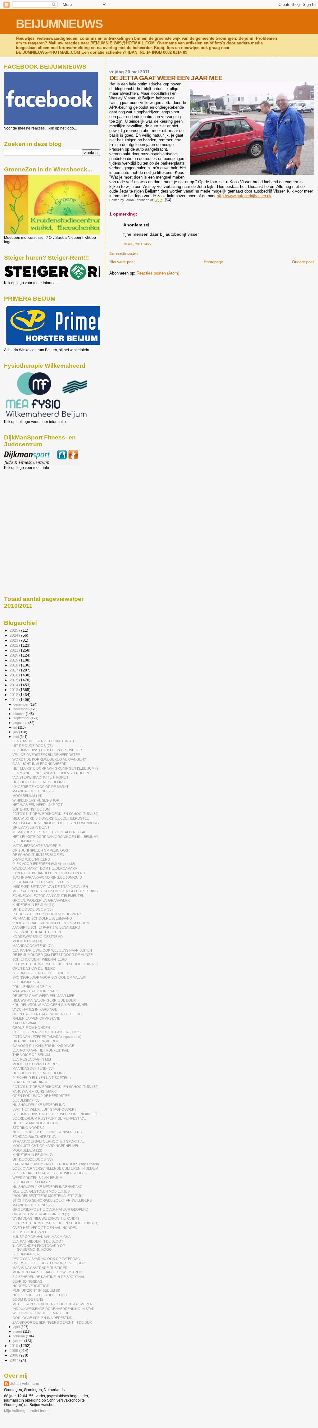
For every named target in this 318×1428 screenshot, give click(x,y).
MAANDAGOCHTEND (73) (33, 1068)
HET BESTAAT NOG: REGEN (35, 1123)
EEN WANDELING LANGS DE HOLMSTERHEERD (51, 773)
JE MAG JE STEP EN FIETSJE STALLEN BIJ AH (49, 832)
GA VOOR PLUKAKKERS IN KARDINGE (43, 1046)
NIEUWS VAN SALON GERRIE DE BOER (44, 1000)
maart (18, 1331)
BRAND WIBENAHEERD (31, 859)
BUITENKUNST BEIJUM (31, 809)
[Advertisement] (32, 503)
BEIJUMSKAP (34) (26, 982)
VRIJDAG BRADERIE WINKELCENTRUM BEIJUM (50, 923)
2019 (14, 660)
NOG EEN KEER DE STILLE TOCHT (40, 1295)
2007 (14, 1360)
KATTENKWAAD (25, 1023)
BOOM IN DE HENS (27, 1299)
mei (16, 737)
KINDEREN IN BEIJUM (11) (33, 905)
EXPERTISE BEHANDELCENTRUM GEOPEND (48, 873)
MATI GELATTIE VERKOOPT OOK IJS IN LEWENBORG (55, 823)
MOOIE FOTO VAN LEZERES (35, 1064)
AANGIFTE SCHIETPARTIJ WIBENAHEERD (46, 927)
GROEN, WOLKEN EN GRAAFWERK (41, 900)
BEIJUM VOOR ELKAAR (31, 1182)
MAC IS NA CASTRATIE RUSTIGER (39, 1268)
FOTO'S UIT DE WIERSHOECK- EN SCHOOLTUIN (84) (55, 814)
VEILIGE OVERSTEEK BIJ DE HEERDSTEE (46, 755)
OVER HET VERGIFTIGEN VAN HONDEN (44, 1228)
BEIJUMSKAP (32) (26, 1254)
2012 (14, 695)
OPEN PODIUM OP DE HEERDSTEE (41, 1096)
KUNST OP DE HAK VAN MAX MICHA (41, 1237)
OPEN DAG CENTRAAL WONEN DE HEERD (47, 1014)
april (16, 1327)
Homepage (213, 262)
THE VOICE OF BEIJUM (31, 1055)
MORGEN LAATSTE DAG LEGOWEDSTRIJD (47, 1272)
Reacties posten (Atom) (158, 273)
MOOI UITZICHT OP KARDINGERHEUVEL (45, 1146)
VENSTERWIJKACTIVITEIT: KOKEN (40, 777)
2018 (14, 665)
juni (16, 732)
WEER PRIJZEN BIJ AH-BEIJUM (37, 1178)
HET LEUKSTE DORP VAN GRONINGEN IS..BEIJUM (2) (56, 768)
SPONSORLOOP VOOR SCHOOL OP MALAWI (49, 977)
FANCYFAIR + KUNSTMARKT (35, 1091)
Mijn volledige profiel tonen (27, 1411)
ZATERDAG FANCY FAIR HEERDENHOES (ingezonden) (55, 1164)
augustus (20, 723)
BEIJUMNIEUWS (59, 23)
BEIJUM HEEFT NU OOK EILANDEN (40, 973)
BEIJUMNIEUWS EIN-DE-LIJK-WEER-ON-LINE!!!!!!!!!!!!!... (56, 1114)
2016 (14, 675)
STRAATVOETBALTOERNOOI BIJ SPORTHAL (48, 1141)
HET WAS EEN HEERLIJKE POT (37, 805)
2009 (14, 1350)
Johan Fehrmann (24, 1383)
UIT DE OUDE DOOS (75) (32, 909)
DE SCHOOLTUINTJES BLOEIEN (38, 855)
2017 (14, 670)
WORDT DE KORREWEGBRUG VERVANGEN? (49, 759)
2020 (14, 655)
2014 (14, 685)
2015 (14, 680)
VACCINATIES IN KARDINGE (34, 1009)
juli (15, 727)
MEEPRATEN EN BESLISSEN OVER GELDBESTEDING (55, 891)
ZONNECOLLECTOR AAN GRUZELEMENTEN (48, 896)
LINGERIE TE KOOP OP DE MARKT (40, 787)
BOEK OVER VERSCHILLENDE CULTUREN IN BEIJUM (55, 1168)
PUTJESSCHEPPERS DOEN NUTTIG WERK (47, 914)
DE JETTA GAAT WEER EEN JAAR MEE (165, 77)
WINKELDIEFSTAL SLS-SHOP (35, 800)
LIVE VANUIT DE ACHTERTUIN (36, 932)
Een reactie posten (123, 253)
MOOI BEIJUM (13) (27, 941)
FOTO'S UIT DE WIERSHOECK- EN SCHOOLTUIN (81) (55, 1223)
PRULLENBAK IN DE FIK (31, 987)
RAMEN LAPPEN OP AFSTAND (36, 1018)
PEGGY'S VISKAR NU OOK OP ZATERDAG (46, 1259)
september (21, 718)
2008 (14, 1355)
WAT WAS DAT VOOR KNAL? (35, 991)
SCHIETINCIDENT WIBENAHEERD (39, 959)
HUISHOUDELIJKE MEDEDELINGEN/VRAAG (47, 1187)
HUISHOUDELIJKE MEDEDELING (38, 782)
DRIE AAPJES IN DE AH (30, 827)
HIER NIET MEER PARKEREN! (36, 1041)
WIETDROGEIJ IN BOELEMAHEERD (41, 1313)
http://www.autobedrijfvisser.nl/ (244, 195)
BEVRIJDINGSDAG (27, 1281)
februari (19, 1336)
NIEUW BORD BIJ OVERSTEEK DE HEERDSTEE (50, 818)
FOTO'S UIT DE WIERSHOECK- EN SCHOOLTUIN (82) (55, 1087)
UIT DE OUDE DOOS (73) (32, 1159)
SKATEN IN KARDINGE (30, 1082)
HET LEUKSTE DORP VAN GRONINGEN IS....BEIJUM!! (55, 837)
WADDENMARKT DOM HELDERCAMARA (44, 868)
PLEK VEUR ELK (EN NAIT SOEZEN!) (41, 1078)
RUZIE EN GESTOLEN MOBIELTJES (41, 1191)
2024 (14, 635)
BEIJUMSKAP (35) (26, 841)
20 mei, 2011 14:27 (137, 244)
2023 (14, 640)
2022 (14, 645)
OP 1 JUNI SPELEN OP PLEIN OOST (41, 850)
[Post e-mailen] (166, 200)
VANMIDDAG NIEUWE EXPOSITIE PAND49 (45, 1218)
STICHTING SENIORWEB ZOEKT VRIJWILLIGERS (52, 1200)
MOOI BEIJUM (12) (27, 1150)
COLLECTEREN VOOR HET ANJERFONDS (46, 1032)
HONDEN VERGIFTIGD (30, 1286)
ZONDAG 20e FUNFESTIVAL (34, 1137)
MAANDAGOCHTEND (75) (33, 791)
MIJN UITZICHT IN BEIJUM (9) (36, 1290)
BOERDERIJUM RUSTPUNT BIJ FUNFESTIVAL (49, 1118)
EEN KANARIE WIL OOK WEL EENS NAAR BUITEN (52, 950)
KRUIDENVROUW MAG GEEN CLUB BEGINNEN (50, 1005)
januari (18, 1341)
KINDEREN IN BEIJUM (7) (32, 1155)
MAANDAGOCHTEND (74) (33, 946)
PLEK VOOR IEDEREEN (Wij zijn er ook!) (43, 864)
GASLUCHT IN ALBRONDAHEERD (39, 764)
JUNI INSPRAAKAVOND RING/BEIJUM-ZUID (47, 877)
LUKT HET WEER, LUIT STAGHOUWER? (44, 1109)
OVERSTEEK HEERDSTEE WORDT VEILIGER (48, 1263)
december (21, 704)
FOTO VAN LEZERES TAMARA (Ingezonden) (46, 1037)
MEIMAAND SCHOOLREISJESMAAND (42, 918)
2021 (14, 650)
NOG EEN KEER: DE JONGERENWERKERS (47, 1132)
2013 (14, 690)
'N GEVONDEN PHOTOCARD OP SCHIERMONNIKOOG (38, 1247)
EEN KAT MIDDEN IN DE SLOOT (37, 1241)
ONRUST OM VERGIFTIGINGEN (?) (40, 1214)
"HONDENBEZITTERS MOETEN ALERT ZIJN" (48, 1196)
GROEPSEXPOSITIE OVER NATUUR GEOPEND (50, 1209)
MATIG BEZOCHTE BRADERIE (36, 846)
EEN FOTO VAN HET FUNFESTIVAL (40, 1050)
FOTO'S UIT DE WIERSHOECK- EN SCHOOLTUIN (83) (55, 964)
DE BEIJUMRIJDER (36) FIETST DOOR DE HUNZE (52, 955)
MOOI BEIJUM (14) (27, 796)
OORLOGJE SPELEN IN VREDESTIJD (42, 1318)
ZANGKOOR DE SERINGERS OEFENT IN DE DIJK (52, 1322)
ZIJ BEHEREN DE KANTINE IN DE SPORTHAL (48, 1277)
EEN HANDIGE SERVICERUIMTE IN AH (43, 741)
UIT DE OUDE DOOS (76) (32, 746)
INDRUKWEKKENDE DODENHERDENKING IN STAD (53, 1309)
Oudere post (303, 262)
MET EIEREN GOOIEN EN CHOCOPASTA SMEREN (52, 1304)
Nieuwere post (122, 262)
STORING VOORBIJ (28, 1128)
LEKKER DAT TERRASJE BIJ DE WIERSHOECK (49, 1173)
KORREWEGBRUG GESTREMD (37, 937)
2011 (14, 700)
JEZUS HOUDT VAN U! (30, 1232)
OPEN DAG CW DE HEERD (33, 968)
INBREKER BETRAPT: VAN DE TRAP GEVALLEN (50, 887)
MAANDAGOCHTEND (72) (33, 1205)
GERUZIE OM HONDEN (31, 1028)
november (21, 709)
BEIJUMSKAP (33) (26, 1100)
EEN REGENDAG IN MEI (31, 1059)
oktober (19, 714)
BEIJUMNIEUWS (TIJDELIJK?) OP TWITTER (47, 750)
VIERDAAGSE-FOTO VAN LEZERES (40, 882)
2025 (14, 630)
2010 (14, 1346)
